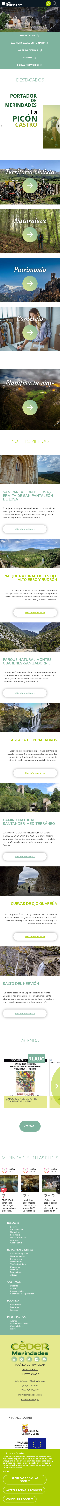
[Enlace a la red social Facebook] (37, 1359)
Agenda (27, 57)
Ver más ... (30, 1126)
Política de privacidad (30, 1364)
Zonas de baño (17, 1291)
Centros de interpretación (22, 1293)
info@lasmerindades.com (30, 1394)
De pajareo (15, 1267)
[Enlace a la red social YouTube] (44, 1359)
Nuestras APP (30, 1374)
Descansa (14, 1307)
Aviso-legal (30, 1369)
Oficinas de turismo (19, 1323)
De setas (14, 1269)
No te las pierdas (17, 1256)
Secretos (14, 1226)
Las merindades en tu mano (28, 43)
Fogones (14, 1310)
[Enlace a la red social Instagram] (14, 1359)
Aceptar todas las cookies (24, 1490)
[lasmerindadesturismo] (4, 1170)
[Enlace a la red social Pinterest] (21, 1359)
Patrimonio (15, 1234)
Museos (13, 1288)
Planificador (15, 1304)
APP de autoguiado (19, 1253)
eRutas (13, 1275)
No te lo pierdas (28, 50)
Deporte (14, 1285)
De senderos (16, 1261)
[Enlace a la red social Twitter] (29, 1359)
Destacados (28, 35)
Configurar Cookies (19, 1499)
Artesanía (14, 1240)
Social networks (28, 65)
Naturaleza (15, 1232)
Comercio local (16, 1326)
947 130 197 (33, 1390)
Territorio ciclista (18, 1264)
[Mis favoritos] (48, 3)
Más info (6, 1471)
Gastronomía (16, 1242)
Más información (23, 529)
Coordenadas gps (30, 1399)
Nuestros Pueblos (18, 1237)
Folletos (13, 1328)
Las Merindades (14, 4)
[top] (30, 407)
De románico (16, 1272)
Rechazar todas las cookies (25, 1479)
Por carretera (16, 1259)
